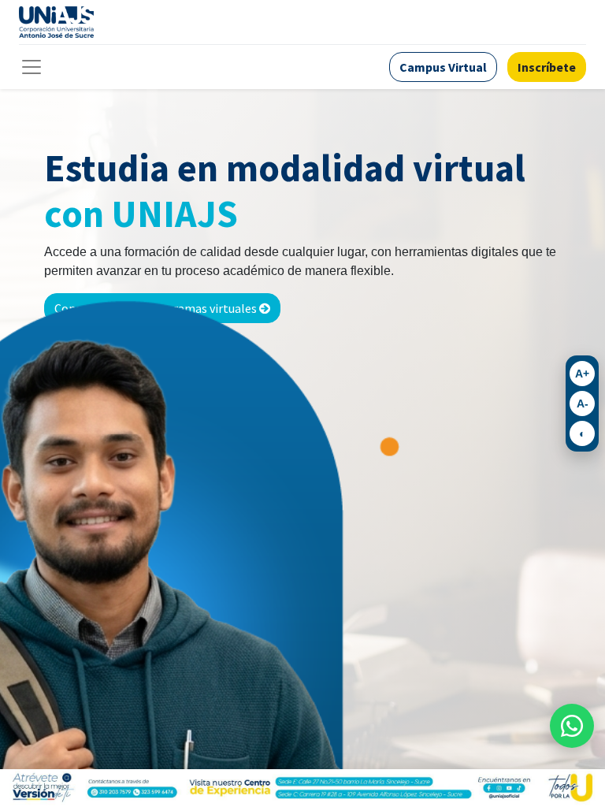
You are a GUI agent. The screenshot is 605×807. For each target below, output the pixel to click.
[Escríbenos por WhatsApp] (572, 726)
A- (582, 403)
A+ (582, 373)
